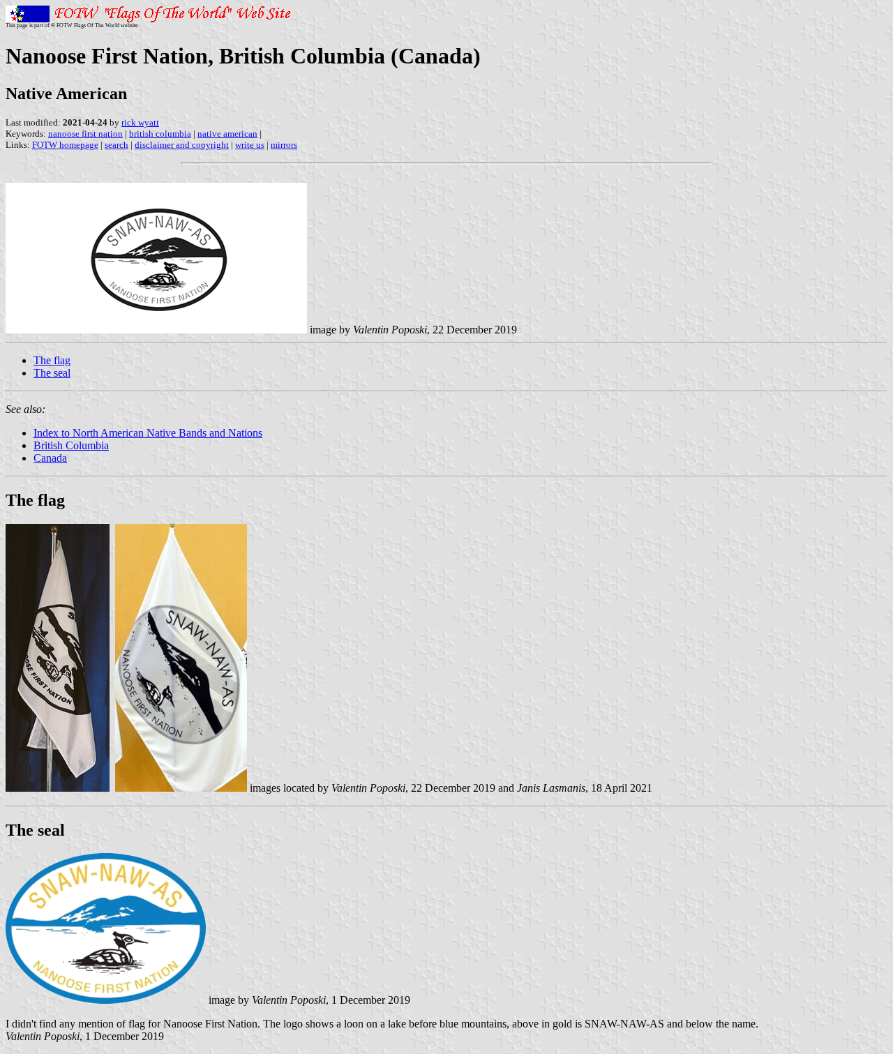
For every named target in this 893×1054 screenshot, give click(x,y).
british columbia (160, 133)
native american (227, 133)
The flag (51, 360)
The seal (51, 373)
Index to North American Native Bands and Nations (147, 433)
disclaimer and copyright (182, 145)
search (116, 145)
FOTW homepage (65, 145)
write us (249, 145)
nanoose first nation (85, 133)
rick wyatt (140, 122)
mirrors (284, 145)
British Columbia (71, 445)
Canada (50, 458)
